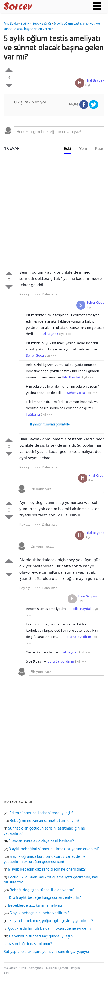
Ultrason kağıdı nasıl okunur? (28, 944)
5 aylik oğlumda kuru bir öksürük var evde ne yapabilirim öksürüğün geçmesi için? (44, 859)
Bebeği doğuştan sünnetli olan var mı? (42, 890)
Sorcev (35, 7)
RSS (6, 973)
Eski (67, 149)
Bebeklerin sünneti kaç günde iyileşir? (41, 936)
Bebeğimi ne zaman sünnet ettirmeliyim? (44, 821)
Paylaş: (24, 294)
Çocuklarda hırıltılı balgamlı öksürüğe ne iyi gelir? (49, 928)
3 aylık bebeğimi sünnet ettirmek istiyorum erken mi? (54, 849)
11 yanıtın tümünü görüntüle (50, 424)
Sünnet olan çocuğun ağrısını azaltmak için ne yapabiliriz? (44, 831)
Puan (99, 149)
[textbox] (59, 131)
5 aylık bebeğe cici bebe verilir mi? (39, 913)
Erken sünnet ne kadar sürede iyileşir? (41, 813)
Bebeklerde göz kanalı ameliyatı (35, 905)
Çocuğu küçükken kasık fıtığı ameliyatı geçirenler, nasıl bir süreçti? (52, 880)
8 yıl (88, 85)
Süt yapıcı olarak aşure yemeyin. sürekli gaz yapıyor (46, 952)
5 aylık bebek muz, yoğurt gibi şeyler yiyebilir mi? (51, 921)
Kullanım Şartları (57, 968)
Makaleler (10, 968)
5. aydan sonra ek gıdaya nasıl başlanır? (41, 841)
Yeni (83, 149)
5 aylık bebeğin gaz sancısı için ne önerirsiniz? (47, 869)
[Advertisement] (54, 213)
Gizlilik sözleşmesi (31, 968)
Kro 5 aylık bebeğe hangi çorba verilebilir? (45, 898)
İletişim (75, 968)
